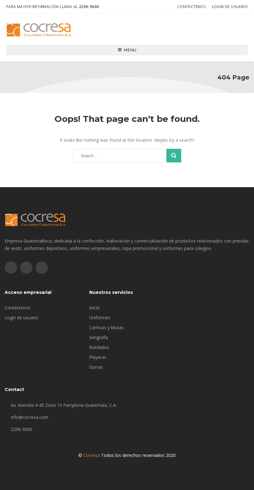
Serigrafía (98, 337)
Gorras (96, 367)
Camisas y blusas (106, 327)
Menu (130, 49)
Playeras (97, 357)
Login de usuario (230, 6)
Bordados (99, 347)
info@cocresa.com (29, 417)
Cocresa (91, 455)
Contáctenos (191, 6)
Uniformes (99, 317)
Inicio (94, 308)
